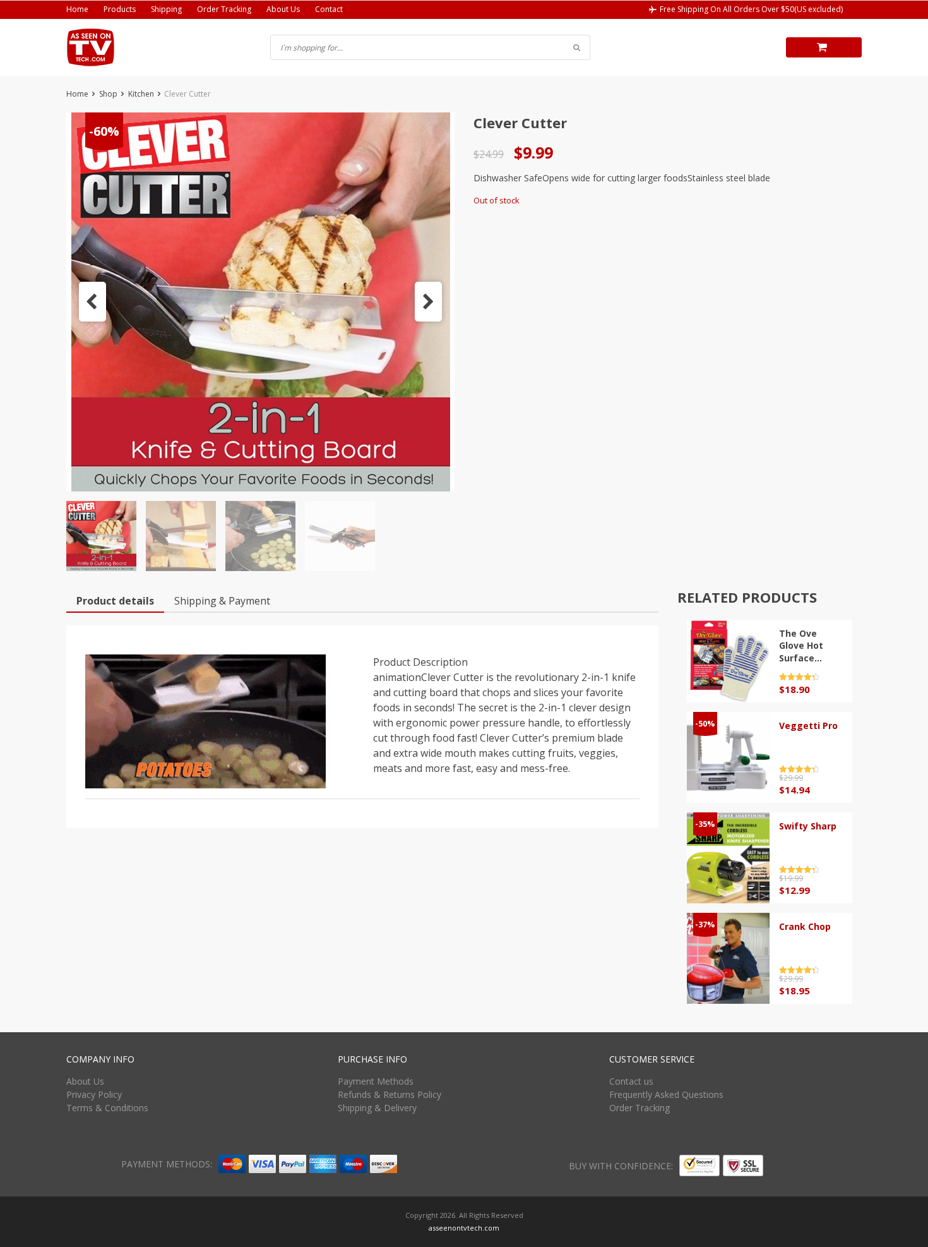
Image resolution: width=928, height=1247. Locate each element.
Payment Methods (375, 1081)
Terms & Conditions (107, 1108)
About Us (283, 9)
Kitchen (141, 93)
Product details (115, 601)
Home (77, 9)
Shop (108, 93)
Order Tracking (224, 9)
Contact (329, 9)
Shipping (166, 9)
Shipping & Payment (222, 601)
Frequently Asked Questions (666, 1094)
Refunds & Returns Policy (389, 1094)
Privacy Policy (94, 1094)
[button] (92, 302)
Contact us (631, 1081)
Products (120, 9)
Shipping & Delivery (377, 1108)
